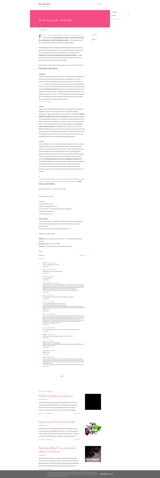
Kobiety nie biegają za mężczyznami (56, 395)
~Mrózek (44, 262)
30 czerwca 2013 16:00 (50, 301)
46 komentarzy (49, 413)
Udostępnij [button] (94, 34)
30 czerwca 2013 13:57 (55, 282)
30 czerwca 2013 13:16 (50, 276)
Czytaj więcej (77, 413)
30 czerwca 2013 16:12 (50, 327)
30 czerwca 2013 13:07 (51, 269)
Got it (111, 474)
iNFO (93, 41)
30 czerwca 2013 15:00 (50, 295)
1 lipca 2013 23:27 (50, 341)
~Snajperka (44, 334)
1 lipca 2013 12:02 (51, 334)
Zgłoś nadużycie (115, 18)
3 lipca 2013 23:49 (53, 350)
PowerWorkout (44, 3)
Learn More (104, 474)
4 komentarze (48, 469)
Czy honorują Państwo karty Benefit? (57, 421)
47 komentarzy (49, 439)
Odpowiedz (45, 266)
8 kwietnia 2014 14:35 (50, 357)
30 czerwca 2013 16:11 (50, 314)
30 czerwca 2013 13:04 (51, 262)
